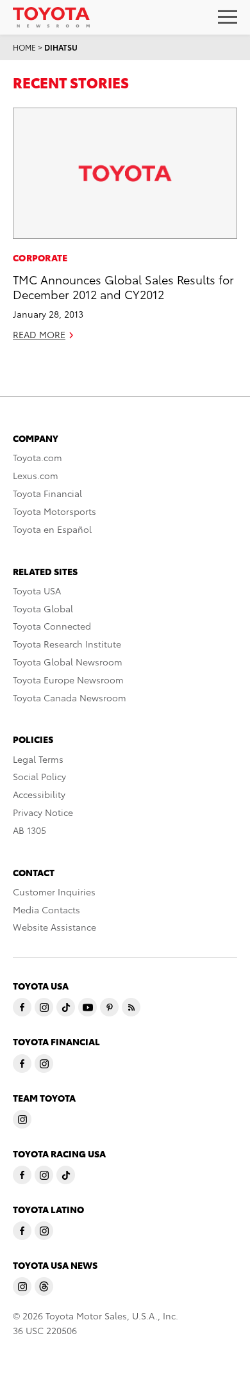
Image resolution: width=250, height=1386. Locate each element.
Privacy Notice (43, 812)
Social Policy (39, 776)
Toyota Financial (47, 493)
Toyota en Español (52, 529)
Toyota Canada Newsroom (69, 697)
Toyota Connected (52, 625)
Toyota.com (37, 457)
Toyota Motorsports (54, 511)
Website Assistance (54, 926)
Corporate (40, 257)
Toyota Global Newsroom (67, 661)
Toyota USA (37, 590)
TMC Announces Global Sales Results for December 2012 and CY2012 (123, 286)
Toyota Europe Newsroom (68, 679)
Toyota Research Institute (67, 643)
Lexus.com (35, 475)
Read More (39, 334)
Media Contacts (46, 909)
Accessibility (39, 794)
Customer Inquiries (54, 891)
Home (24, 47)
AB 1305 (29, 830)
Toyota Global (43, 608)
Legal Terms (38, 759)
